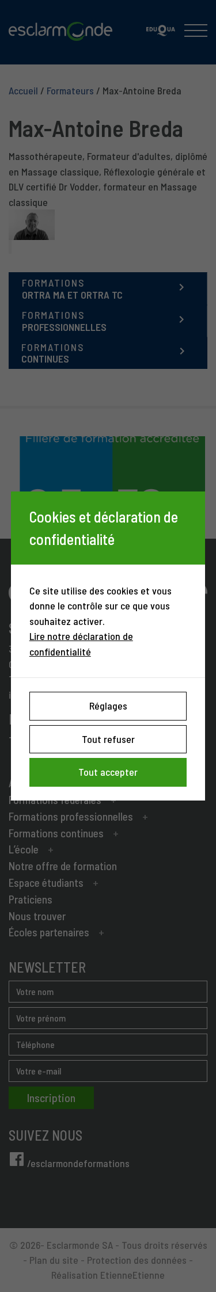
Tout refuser (108, 739)
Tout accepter (108, 771)
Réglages (108, 705)
